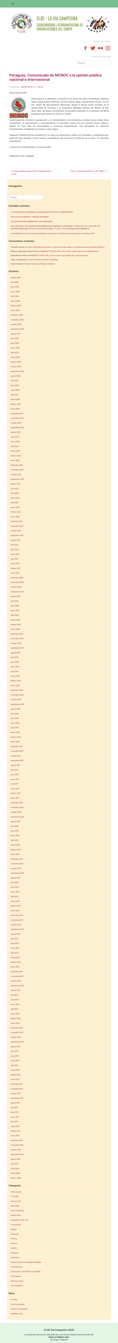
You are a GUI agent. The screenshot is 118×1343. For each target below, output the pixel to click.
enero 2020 (15, 629)
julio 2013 (14, 995)
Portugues (15, 1253)
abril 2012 (14, 1065)
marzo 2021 (15, 563)
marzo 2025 (15, 357)
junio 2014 (15, 943)
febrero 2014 (16, 962)
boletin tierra (16, 1215)
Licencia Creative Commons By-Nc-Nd (78, 1335)
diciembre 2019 (17, 634)
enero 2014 (15, 967)
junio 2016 (15, 831)
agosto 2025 (16, 334)
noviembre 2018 (17, 695)
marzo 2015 (15, 901)
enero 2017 (15, 798)
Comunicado (16, 1224)
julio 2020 (14, 601)
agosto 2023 (16, 432)
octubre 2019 (16, 643)
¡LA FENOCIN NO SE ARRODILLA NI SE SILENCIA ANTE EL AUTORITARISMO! (42, 212)
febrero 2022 (16, 512)
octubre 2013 (16, 981)
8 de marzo (15, 1206)
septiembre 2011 (17, 1098)
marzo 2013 (15, 1014)
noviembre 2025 (17, 320)
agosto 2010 (15, 1159)
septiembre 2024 (17, 371)
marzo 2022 (15, 507)
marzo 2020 (15, 620)
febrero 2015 (16, 906)
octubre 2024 (16, 366)
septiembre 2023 (17, 427)
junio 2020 (15, 606)
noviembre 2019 (17, 638)
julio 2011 (14, 1107)
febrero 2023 (16, 456)
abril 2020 (15, 615)
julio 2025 (14, 338)
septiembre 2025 (17, 329)
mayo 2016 (15, 835)
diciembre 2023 (17, 413)
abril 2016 (14, 840)
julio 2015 (14, 882)
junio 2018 (15, 718)
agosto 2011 (15, 1103)
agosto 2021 (15, 540)
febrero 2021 (16, 568)
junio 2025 (15, 343)
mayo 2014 (15, 948)
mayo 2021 (15, 554)
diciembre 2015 (17, 859)
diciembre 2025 (17, 315)
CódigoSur (64, 1340)
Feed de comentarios (19, 1309)
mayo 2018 (15, 723)
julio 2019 (14, 657)
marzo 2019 (15, 676)
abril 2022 (15, 502)
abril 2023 (15, 446)
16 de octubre (16, 1192)
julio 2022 (14, 488)
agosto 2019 (15, 653)
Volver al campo (17, 1281)
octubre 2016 (16, 812)
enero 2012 (15, 1079)
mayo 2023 (15, 441)
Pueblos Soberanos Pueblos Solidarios (39, 264)
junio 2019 (15, 662)
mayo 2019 (15, 667)
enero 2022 (15, 517)
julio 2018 (14, 714)
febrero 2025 (16, 362)
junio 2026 (15, 287)
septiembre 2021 (17, 535)
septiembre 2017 (17, 760)
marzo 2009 (15, 1173)
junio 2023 (15, 437)
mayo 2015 (15, 892)
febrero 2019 (16, 681)
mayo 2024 (15, 390)
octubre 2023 (16, 423)
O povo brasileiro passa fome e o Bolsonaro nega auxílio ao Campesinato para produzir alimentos (66, 247)
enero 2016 (15, 854)
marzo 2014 (15, 957)
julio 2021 (14, 545)
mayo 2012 (15, 1060)
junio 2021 (15, 549)
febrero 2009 (16, 1178)
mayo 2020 (15, 610)
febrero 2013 (16, 1018)
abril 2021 (14, 559)
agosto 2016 (15, 821)
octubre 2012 (16, 1037)
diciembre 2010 (17, 1140)
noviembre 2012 (17, 1032)
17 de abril (15, 1196)
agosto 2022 (16, 484)
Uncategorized (16, 1267)
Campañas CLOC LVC (19, 1220)
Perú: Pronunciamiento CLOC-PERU (87, 171)
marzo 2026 (15, 301)
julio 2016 (14, 826)
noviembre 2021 (17, 526)
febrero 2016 (16, 850)
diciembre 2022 (17, 465)
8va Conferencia (17, 1210)
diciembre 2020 (17, 578)
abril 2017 (14, 784)
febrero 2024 (16, 404)
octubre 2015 (16, 868)
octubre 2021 (16, 531)
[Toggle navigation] (12, 3)
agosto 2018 (15, 709)
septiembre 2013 (17, 985)
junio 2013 (15, 1000)
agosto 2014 (16, 934)
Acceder (14, 1299)
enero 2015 (15, 910)
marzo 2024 (15, 399)
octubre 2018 (16, 699)
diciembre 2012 (17, 1028)
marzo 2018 (15, 732)
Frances (14, 1239)
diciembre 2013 (17, 971)
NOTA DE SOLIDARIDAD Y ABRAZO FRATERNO (30, 217)
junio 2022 (15, 493)
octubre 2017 (16, 756)
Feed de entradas (18, 1304)
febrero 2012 (16, 1075)
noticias (14, 1248)
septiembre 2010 (17, 1154)
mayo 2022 (15, 498)
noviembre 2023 (17, 418)
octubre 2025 (16, 324)
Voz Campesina (17, 1285)
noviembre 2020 (17, 582)
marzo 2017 (15, 789)
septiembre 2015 (17, 873)
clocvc (40, 87)
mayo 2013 (15, 1004)
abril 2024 (15, 395)
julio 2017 (14, 770)
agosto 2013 (16, 990)
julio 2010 (14, 1164)
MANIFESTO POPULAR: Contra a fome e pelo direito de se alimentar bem (69, 251)
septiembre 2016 (17, 817)
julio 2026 (14, 282)
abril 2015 (14, 896)
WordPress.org (16, 1314)
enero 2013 (15, 1023)
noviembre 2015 (17, 864)
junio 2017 (15, 775)
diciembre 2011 (17, 1084)
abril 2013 (15, 1009)
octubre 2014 (16, 925)
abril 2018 (14, 728)
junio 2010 (15, 1168)
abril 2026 (15, 296)
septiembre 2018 (17, 704)
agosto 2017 (15, 765)
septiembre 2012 (17, 1042)
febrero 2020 (16, 624)
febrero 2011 (16, 1131)
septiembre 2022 (17, 479)
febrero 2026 (16, 305)
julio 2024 (15, 380)
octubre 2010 (16, 1150)
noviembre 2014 (17, 920)
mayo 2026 (15, 291)
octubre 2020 (16, 587)
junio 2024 (15, 385)
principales (15, 1257)
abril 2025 (15, 352)
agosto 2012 (15, 1046)
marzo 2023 (15, 451)
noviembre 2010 (17, 1145)
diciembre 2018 (17, 690)
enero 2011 (15, 1135)
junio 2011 (15, 1112)
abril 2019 (14, 671)
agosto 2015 (15, 878)
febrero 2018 (16, 737)
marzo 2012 (15, 1070)
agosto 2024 (16, 376)
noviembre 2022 (17, 470)
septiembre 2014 (17, 929)
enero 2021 (15, 573)
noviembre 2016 (17, 807)
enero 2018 (15, 742)
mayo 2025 (15, 348)
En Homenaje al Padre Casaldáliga (44, 260)
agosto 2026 (16, 277)
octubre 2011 (16, 1093)
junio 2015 (15, 887)
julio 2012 (14, 1051)
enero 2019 (15, 685)
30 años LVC (16, 1201)
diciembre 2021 (17, 521)
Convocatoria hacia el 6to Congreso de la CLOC (31, 172)
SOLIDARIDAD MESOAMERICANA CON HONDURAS (32, 221)
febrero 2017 (16, 793)
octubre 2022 (16, 474)
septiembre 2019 (17, 648)
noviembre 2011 (17, 1089)
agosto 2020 (16, 596)
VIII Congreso (16, 1276)
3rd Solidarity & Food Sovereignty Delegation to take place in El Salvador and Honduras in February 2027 (53, 233)
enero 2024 (15, 409)
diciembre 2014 (17, 915)
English (13, 1229)
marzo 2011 (15, 1126)
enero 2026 (15, 310)
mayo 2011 (15, 1117)
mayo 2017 (15, 779)
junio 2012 (15, 1056)
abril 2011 (14, 1121)
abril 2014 (15, 953)
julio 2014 (14, 939)
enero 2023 (15, 460)
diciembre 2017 (17, 746)
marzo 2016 (15, 845)
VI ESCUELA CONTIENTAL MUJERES (26, 1271)
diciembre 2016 (17, 803)
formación (15, 1234)
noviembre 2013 (17, 976)
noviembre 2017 (17, 751)
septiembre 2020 (17, 592)
